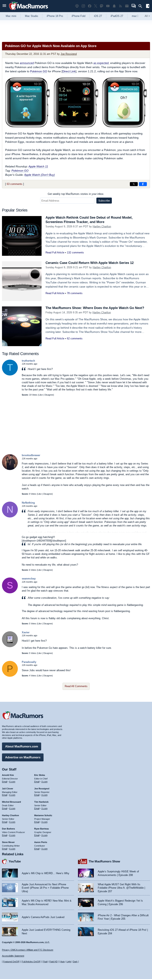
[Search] (141, 6)
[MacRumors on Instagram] (83, 6)
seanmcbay (29, 578)
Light (68, 961)
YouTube (15, 861)
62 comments (75, 338)
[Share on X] (134, 184)
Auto (62, 961)
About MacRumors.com (21, 746)
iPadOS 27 (117, 15)
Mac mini (11, 15)
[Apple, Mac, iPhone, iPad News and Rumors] (28, 10)
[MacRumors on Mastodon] (102, 6)
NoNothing (28, 502)
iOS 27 (98, 15)
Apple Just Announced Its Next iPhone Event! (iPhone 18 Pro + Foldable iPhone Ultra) (45, 888)
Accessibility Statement (13, 956)
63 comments (14, 183)
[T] (10, 374)
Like (41, 395)
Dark (75, 961)
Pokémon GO (38, 71)
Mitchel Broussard (11, 802)
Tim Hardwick (41, 802)
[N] (10, 516)
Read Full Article (55, 252)
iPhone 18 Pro (55, 15)
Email (4, 781)
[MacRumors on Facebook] (90, 6)
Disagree (49, 395)
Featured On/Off (11, 961)
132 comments (75, 252)
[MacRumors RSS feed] (121, 6)
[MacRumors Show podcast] (77, 6)
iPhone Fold (78, 15)
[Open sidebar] (147, 6)
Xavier (25, 632)
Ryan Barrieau (41, 828)
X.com (12, 781)
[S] (10, 592)
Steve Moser (8, 842)
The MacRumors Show (104, 861)
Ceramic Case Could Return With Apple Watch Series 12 (90, 263)
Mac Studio (31, 15)
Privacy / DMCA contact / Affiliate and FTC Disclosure (27, 950)
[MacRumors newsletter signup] (127, 6)
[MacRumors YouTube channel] (108, 6)
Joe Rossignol (69, 53)
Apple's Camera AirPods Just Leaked (43, 917)
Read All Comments (76, 686)
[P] (10, 675)
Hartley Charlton (102, 226)
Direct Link (69, 71)
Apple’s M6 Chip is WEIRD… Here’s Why (45, 873)
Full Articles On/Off (31, 961)
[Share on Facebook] (143, 184)
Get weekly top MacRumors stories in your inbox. (76, 193)
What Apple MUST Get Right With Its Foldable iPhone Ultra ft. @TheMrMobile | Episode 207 (121, 888)
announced (27, 63)
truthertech (28, 360)
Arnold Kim (8, 775)
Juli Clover (7, 788)
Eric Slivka (39, 775)
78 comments (75, 293)
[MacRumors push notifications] (114, 6)
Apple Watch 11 (38, 166)
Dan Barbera (8, 828)
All (147, 15)
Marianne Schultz (43, 815)
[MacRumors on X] (95, 6)
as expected (101, 63)
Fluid (45, 961)
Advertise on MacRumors (22, 757)
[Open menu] (4, 6)
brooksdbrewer (31, 455)
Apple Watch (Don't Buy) (39, 174)
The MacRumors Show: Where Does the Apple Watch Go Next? (95, 308)
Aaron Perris (40, 842)
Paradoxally (29, 661)
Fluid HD (53, 961)
